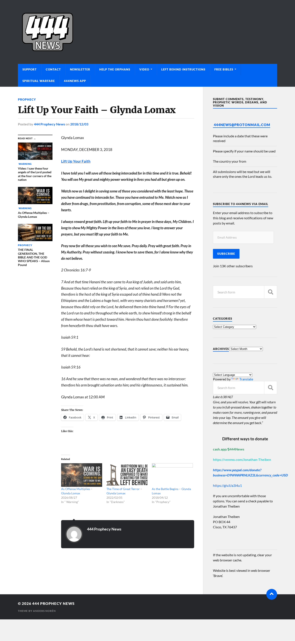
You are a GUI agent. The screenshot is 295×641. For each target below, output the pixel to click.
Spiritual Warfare (38, 81)
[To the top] (271, 594)
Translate (246, 379)
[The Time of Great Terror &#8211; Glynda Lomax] (127, 475)
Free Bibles (223, 69)
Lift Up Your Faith (75, 161)
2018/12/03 (79, 124)
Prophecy (27, 99)
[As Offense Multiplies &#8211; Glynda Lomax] (81, 475)
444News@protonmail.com (242, 125)
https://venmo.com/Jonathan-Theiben (242, 459)
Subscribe (226, 253)
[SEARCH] (270, 292)
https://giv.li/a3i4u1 (227, 485)
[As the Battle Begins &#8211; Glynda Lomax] (172, 475)
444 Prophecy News (49, 124)
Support (29, 69)
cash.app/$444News (228, 449)
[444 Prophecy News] (147, 32)
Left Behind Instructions (183, 69)
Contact (53, 69)
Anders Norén (44, 610)
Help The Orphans (114, 69)
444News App (75, 81)
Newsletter (80, 69)
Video (144, 69)
